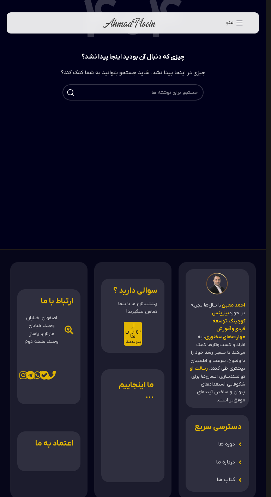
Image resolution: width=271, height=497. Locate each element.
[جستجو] (70, 92)
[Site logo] (129, 22)
